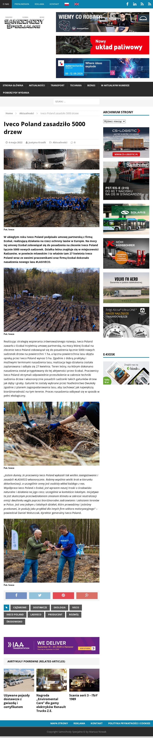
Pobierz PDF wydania (16, 92)
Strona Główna (13, 85)
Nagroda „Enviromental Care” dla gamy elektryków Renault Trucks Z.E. (51, 703)
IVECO (75, 607)
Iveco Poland (15, 614)
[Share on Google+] (87, 595)
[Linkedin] (134, 4)
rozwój (74, 614)
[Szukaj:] (76, 101)
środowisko (14, 621)
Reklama (39, 4)
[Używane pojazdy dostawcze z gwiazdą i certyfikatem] (19, 689)
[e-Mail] (149, 4)
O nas (6, 4)
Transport (57, 85)
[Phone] (142, 4)
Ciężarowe (19, 607)
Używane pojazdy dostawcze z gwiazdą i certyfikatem (17, 701)
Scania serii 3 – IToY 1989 (83, 697)
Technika (76, 85)
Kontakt (54, 4)
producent (55, 614)
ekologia (59, 607)
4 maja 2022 (15, 142)
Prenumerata (22, 4)
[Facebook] (127, 4)
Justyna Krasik (37, 142)
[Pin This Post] (63, 595)
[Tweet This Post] (39, 595)
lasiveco (35, 614)
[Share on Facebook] (16, 595)
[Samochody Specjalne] (24, 22)
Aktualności (37, 85)
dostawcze (40, 607)
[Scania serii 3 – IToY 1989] (84, 689)
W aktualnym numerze (115, 85)
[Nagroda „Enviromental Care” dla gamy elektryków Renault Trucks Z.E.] (51, 689)
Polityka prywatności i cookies (129, 723)
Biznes (91, 85)
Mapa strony (59, 723)
